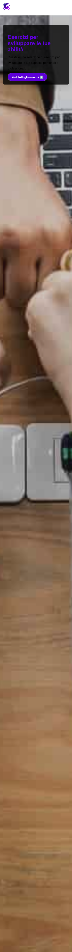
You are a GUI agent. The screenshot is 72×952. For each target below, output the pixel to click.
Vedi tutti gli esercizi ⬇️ (27, 77)
